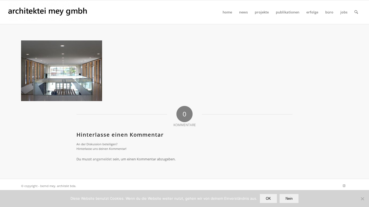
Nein (289, 198)
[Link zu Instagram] (344, 186)
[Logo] (47, 12)
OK (268, 198)
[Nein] (362, 198)
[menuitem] (227, 12)
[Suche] (356, 12)
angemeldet (102, 159)
